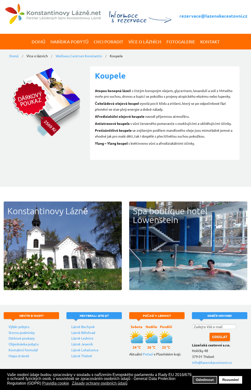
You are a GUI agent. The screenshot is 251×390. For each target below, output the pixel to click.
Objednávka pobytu (24, 344)
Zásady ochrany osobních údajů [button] (99, 383)
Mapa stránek (19, 356)
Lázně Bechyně (83, 326)
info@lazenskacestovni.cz (212, 362)
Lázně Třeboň (81, 356)
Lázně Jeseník (82, 344)
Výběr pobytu (19, 326)
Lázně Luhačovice (85, 350)
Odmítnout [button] (205, 380)
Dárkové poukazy (22, 338)
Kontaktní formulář (23, 350)
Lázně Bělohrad (83, 332)
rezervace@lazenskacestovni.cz (213, 16)
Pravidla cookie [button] (55, 383)
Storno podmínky (22, 332)
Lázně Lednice (82, 338)
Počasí (148, 354)
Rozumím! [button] (230, 380)
